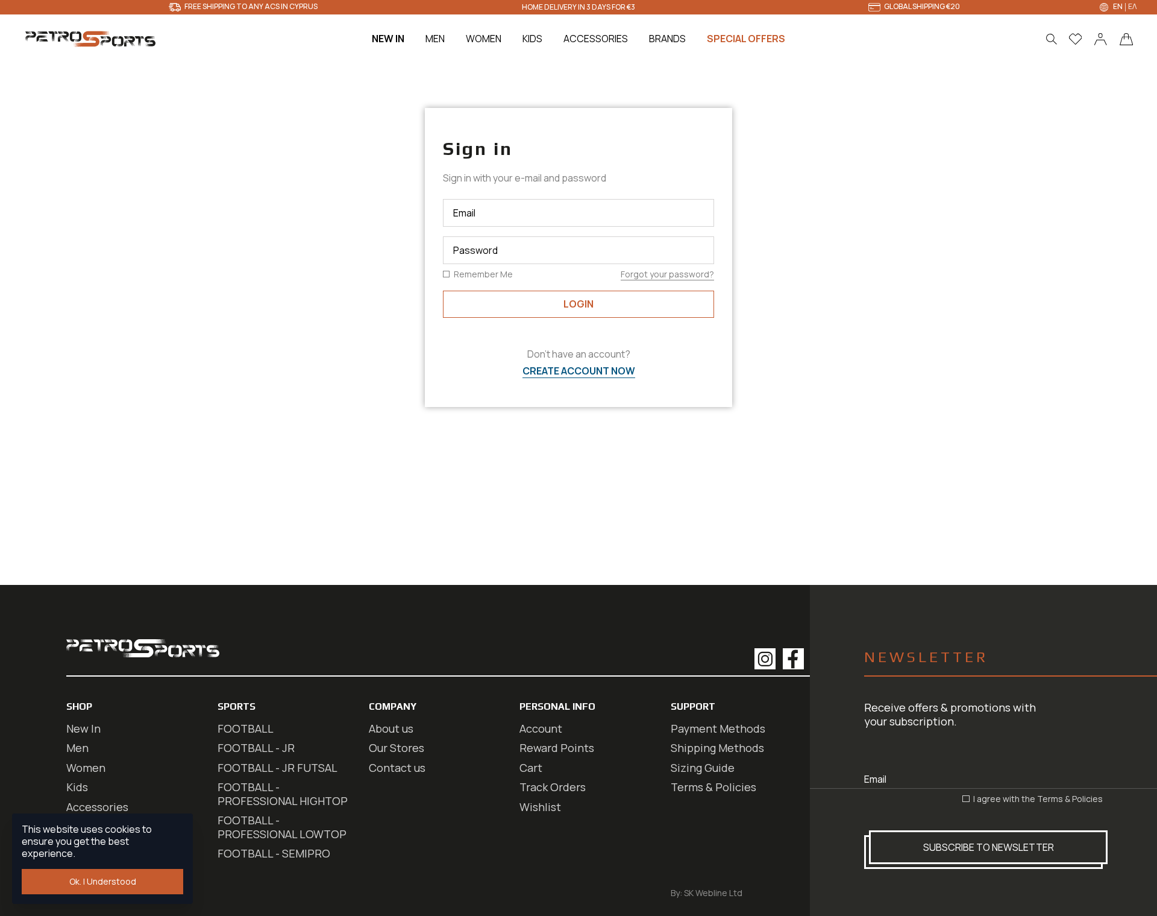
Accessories (97, 807)
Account (540, 728)
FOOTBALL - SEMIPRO (274, 853)
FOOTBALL (246, 728)
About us (391, 728)
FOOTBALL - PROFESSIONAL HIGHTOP (283, 794)
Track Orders (552, 787)
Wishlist (540, 807)
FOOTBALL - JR (256, 748)
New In (83, 728)
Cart (530, 767)
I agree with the (1037, 799)
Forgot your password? (667, 274)
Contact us (397, 767)
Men (77, 748)
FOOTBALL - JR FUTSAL (277, 767)
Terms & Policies (1070, 798)
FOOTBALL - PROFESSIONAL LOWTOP (282, 827)
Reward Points (556, 748)
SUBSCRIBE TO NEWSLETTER (988, 847)
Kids (77, 787)
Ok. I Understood (102, 881)
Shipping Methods (717, 748)
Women (85, 767)
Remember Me (482, 274)
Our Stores (396, 748)
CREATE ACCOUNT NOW (578, 370)
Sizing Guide (703, 767)
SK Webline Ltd (713, 893)
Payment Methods (718, 728)
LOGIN (578, 304)
